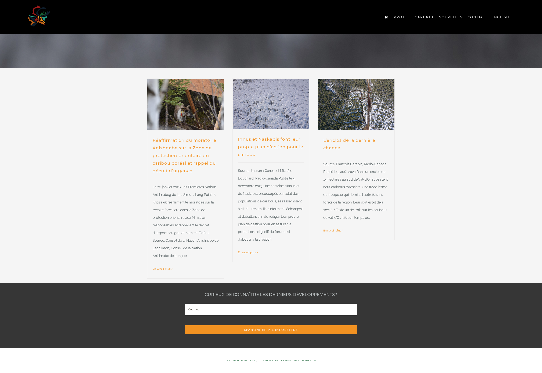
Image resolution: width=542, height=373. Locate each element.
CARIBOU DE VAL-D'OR (241, 360)
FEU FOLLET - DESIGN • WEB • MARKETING (290, 360)
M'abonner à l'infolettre (271, 330)
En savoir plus (161, 268)
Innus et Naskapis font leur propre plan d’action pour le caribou (270, 147)
